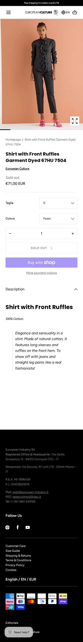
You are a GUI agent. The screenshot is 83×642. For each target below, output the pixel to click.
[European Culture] (41, 12)
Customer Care (16, 546)
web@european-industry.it (30, 492)
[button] (8, 12)
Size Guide (13, 550)
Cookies (11, 570)
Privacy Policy (15, 565)
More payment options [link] (41, 273)
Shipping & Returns (18, 555)
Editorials (12, 623)
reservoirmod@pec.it (27, 496)
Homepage (13, 139)
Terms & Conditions (18, 560)
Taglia (9, 203)
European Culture (17, 168)
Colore (10, 219)
